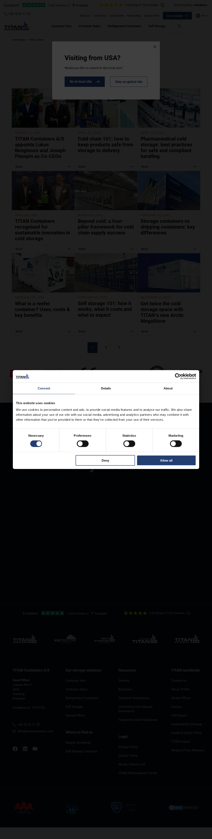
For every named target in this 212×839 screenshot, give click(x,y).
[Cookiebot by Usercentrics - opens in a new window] (178, 376)
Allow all (166, 460)
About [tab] (168, 388)
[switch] (83, 443)
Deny (105, 460)
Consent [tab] (44, 388)
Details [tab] (106, 388)
